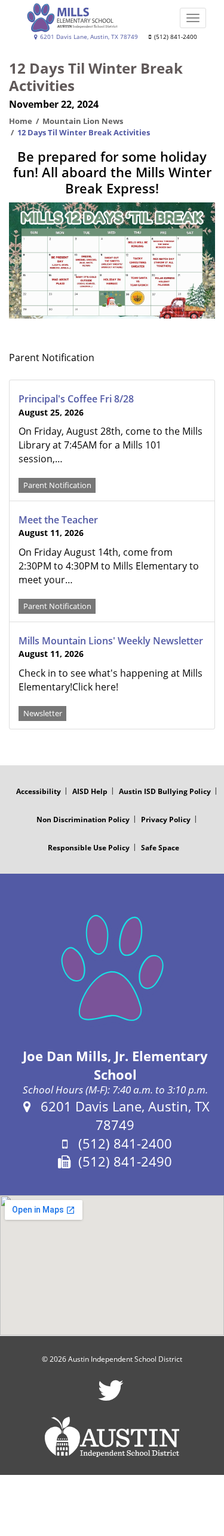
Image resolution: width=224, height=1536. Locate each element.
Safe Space (160, 848)
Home (20, 121)
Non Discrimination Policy (83, 819)
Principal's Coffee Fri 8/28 (76, 398)
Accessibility (38, 791)
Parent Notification (57, 485)
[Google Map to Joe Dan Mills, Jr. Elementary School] (112, 1265)
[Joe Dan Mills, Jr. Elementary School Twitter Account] (110, 1398)
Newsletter (42, 713)
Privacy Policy (166, 819)
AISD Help (90, 791)
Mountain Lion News (82, 121)
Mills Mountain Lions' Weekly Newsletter (111, 640)
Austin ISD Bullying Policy (165, 791)
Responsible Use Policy (89, 848)
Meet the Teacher (58, 519)
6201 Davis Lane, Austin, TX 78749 (88, 37)
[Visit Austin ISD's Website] (112, 1437)
